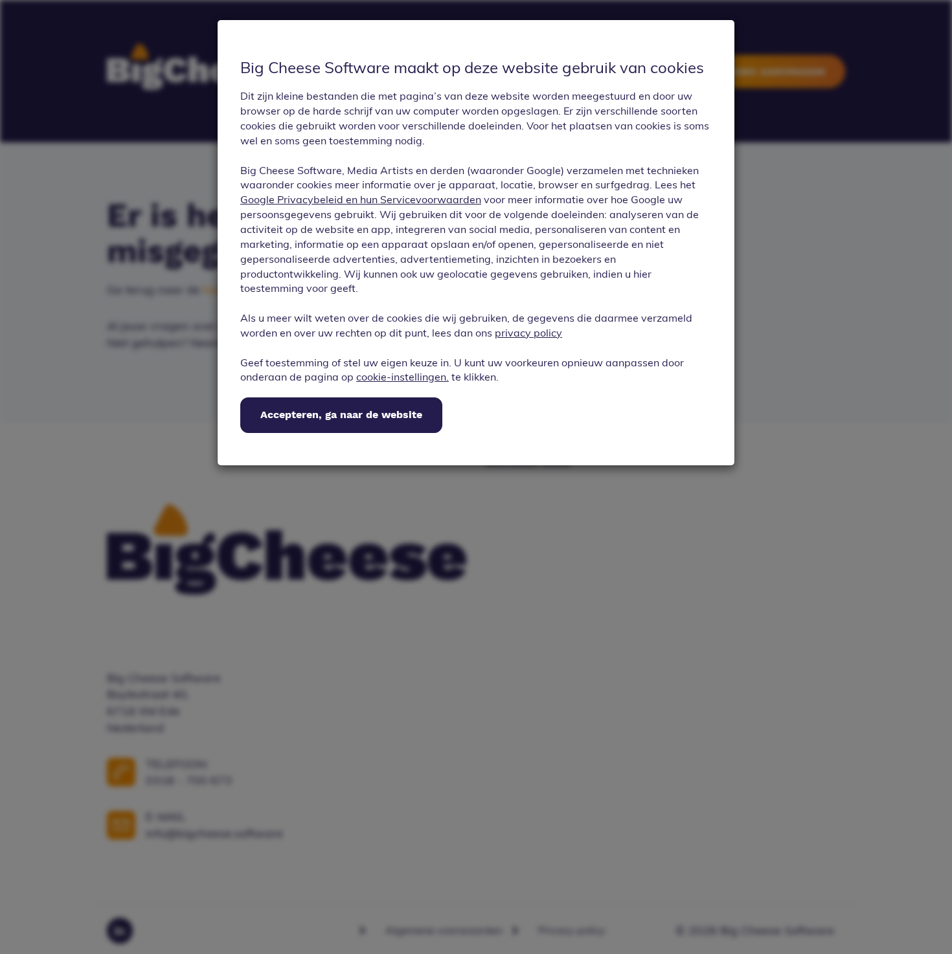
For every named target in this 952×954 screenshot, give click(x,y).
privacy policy (528, 332)
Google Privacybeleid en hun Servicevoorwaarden (360, 199)
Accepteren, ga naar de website (341, 414)
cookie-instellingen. (402, 376)
